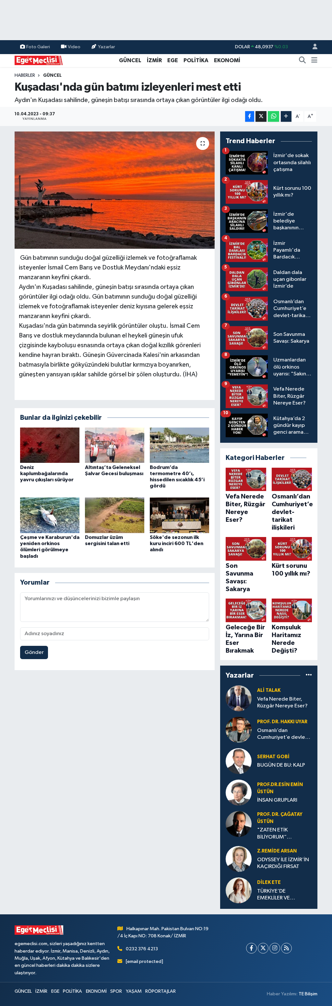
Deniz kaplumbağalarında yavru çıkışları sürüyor (47, 473)
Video (74, 46)
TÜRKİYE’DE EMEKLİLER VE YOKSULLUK (273, 895)
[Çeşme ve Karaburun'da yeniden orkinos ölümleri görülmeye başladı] (49, 515)
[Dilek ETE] (239, 890)
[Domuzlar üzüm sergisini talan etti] (114, 515)
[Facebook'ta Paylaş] (249, 116)
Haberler (25, 75)
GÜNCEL (130, 60)
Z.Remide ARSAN (277, 851)
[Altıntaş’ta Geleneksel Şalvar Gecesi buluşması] (114, 445)
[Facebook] (251, 948)
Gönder (34, 652)
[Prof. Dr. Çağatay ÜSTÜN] (239, 824)
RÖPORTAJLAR (160, 991)
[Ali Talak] (239, 698)
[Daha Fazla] (286, 116)
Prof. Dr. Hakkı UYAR (282, 721)
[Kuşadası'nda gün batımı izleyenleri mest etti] (115, 190)
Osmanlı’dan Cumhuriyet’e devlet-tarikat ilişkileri (283, 734)
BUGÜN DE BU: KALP (281, 765)
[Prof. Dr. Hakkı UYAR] (239, 729)
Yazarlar (106, 46)
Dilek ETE (269, 882)
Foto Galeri (38, 46)
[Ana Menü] (314, 60)
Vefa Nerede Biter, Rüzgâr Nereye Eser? (282, 702)
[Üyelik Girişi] (312, 47)
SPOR (116, 991)
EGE (172, 60)
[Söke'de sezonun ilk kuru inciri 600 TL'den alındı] (179, 515)
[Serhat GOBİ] (239, 761)
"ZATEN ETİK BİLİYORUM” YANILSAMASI (273, 833)
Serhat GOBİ (273, 756)
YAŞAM (134, 991)
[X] (263, 948)
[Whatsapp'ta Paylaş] (273, 116)
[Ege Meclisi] (39, 60)
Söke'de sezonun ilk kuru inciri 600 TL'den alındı (176, 543)
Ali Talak (268, 690)
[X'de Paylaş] (261, 116)
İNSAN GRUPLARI (277, 800)
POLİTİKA (196, 60)
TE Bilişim (308, 993)
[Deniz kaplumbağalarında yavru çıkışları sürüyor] (49, 445)
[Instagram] (274, 948)
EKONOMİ (227, 60)
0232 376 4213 (142, 948)
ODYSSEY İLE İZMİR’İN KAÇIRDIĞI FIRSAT (283, 863)
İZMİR (154, 60)
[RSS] (286, 948)
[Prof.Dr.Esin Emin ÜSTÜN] (239, 792)
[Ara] (302, 60)
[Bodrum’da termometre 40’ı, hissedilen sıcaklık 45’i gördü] (179, 445)
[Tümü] (309, 675)
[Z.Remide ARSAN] (239, 859)
